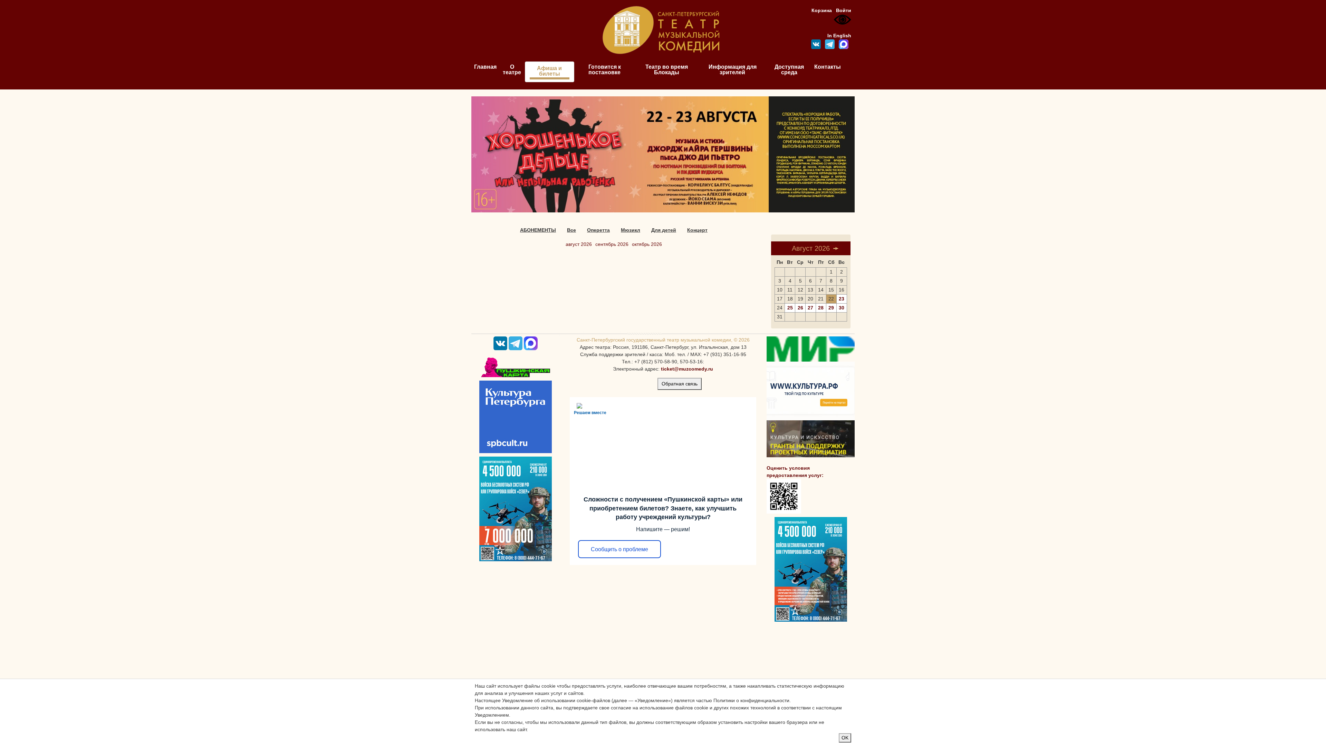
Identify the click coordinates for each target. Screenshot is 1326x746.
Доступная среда (789, 69)
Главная (485, 67)
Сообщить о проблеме (619, 549)
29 (831, 307)
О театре (512, 69)
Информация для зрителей (733, 69)
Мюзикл (630, 230)
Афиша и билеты (549, 71)
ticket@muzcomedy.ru (687, 369)
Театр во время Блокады (666, 69)
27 (810, 307)
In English (839, 35)
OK (845, 737)
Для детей (663, 230)
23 (841, 299)
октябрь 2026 (647, 244)
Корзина (821, 10)
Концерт (697, 230)
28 (821, 307)
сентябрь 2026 (611, 244)
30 (841, 307)
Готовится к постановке (604, 69)
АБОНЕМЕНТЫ (538, 230)
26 (800, 307)
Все (571, 230)
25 (790, 307)
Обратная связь (680, 383)
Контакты (827, 67)
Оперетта (598, 230)
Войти (843, 10)
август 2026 (579, 244)
